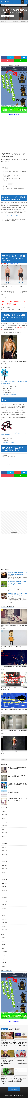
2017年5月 (4, 854)
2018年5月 (4, 825)
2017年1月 (4, 868)
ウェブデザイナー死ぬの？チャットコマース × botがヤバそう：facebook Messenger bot (17, 583)
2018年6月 (4, 822)
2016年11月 (4, 876)
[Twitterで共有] (10, 57)
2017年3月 (4, 861)
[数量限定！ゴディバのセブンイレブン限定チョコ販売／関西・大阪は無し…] (4, 596)
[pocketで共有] (7, 60)
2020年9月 (4, 811)
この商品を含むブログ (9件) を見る (9, 394)
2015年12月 (4, 915)
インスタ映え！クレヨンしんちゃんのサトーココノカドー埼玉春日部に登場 (20, 1063)
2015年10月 (4, 922)
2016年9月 (4, 883)
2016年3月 (4, 904)
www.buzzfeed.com (5, 466)
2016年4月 (4, 901)
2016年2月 (4, 908)
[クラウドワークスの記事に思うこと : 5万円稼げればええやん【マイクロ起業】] (4, 575)
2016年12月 (4, 872)
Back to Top (14, 1089)
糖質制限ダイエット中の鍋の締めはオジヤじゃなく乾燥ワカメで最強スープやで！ (7, 1081)
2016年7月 (4, 890)
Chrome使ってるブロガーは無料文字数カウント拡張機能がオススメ (20, 1080)
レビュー (3, 648)
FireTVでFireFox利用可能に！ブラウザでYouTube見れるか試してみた (20, 1044)
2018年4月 (4, 829)
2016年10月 (4, 879)
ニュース (4, 948)
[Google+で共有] (17, 57)
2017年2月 (4, 865)
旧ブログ (10, 16)
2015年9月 (4, 926)
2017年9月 (4, 843)
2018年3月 (4, 832)
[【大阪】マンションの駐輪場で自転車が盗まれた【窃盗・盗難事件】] (4, 770)
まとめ (3, 712)
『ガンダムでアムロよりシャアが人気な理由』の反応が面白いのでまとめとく (7, 1063)
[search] (26, 5)
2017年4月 (4, 858)
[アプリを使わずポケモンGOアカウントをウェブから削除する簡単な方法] (4, 793)
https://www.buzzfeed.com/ (7, 288)
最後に (5, 186)
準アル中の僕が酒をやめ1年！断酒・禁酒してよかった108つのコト (7, 1043)
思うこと (4, 962)
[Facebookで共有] (4, 57)
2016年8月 (4, 886)
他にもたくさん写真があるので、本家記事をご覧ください (14, 189)
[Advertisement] (14, 41)
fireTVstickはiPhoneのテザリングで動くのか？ (11, 646)
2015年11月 (4, 919)
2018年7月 (4, 818)
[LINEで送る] (20, 60)
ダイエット (4, 944)
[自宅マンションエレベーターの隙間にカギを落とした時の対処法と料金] (4, 778)
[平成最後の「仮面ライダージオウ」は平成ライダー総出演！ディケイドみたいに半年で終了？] (4, 785)
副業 (3, 959)
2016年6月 (4, 893)
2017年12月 (4, 836)
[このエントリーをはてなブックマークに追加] (24, 57)
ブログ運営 (4, 951)
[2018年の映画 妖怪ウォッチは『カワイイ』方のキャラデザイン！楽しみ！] (4, 801)
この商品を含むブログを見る (8, 442)
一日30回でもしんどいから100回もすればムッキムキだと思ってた (14, 179)
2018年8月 (4, 814)
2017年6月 (4, 850)
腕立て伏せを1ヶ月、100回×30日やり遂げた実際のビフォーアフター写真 (14, 176)
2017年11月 (4, 840)
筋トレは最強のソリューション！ (16, 183)
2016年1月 (4, 911)
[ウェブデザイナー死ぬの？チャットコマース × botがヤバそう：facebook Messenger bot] (4, 584)
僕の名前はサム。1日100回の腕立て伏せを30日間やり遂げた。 (14, 172)
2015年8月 (4, 929)
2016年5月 (4, 897)
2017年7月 (4, 847)
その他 (3, 628)
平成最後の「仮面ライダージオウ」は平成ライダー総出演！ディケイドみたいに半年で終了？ (17, 784)
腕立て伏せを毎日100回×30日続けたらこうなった (15, 215)
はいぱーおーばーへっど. (18, 1095)
